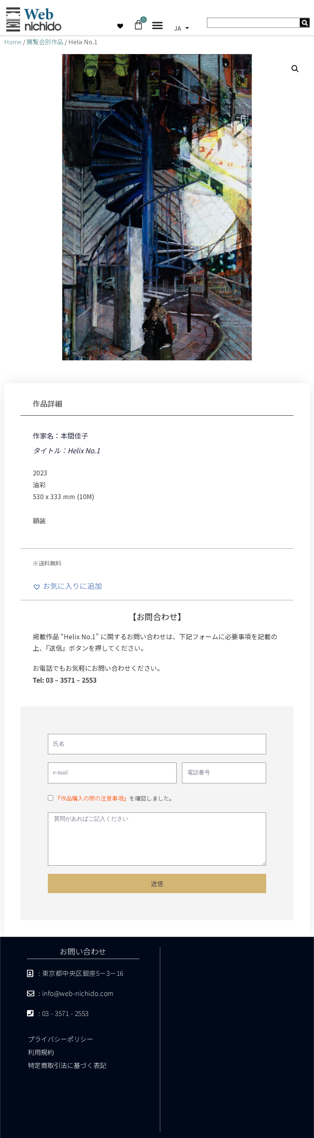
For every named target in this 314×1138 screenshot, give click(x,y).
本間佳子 (74, 435)
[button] (157, 25)
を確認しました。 (115, 798)
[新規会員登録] (258, 24)
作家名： (47, 435)
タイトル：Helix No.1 (66, 450)
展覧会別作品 (45, 41)
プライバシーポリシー (60, 1039)
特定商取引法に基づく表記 (67, 1065)
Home (13, 41)
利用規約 (41, 1052)
